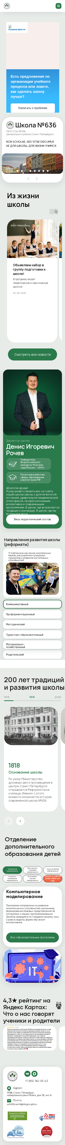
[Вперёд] (20, 821)
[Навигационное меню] (58, 6)
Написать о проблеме (32, 108)
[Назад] (8, 821)
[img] (12, 1076)
